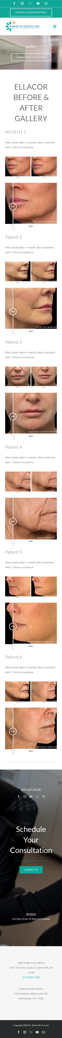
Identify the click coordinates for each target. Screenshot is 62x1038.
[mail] (37, 796)
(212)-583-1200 (31, 977)
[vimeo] (43, 796)
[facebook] (18, 796)
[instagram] (24, 796)
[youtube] (31, 796)
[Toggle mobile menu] (55, 26)
